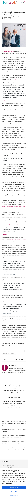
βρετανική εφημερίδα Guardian (16, 224)
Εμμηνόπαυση (6, 351)
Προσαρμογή (14, 491)
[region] (14, 483)
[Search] (26, 2)
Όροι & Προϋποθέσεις (8, 465)
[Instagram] (21, 2)
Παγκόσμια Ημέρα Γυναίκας (9, 353)
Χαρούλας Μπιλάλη (9, 51)
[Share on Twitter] (19, 359)
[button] (3, 404)
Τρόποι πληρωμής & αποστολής (11, 467)
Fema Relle (13, 365)
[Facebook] (19, 2)
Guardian (5, 234)
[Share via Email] (22, 359)
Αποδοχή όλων (14, 487)
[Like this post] (16, 359)
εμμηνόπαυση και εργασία (18, 351)
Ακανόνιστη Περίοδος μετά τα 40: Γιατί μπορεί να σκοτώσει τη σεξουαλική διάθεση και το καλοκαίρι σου (14, 423)
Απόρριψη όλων (14, 495)
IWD (16, 79)
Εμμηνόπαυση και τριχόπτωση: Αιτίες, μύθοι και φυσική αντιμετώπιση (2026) (14, 402)
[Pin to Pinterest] (21, 359)
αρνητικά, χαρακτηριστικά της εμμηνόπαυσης (13, 206)
